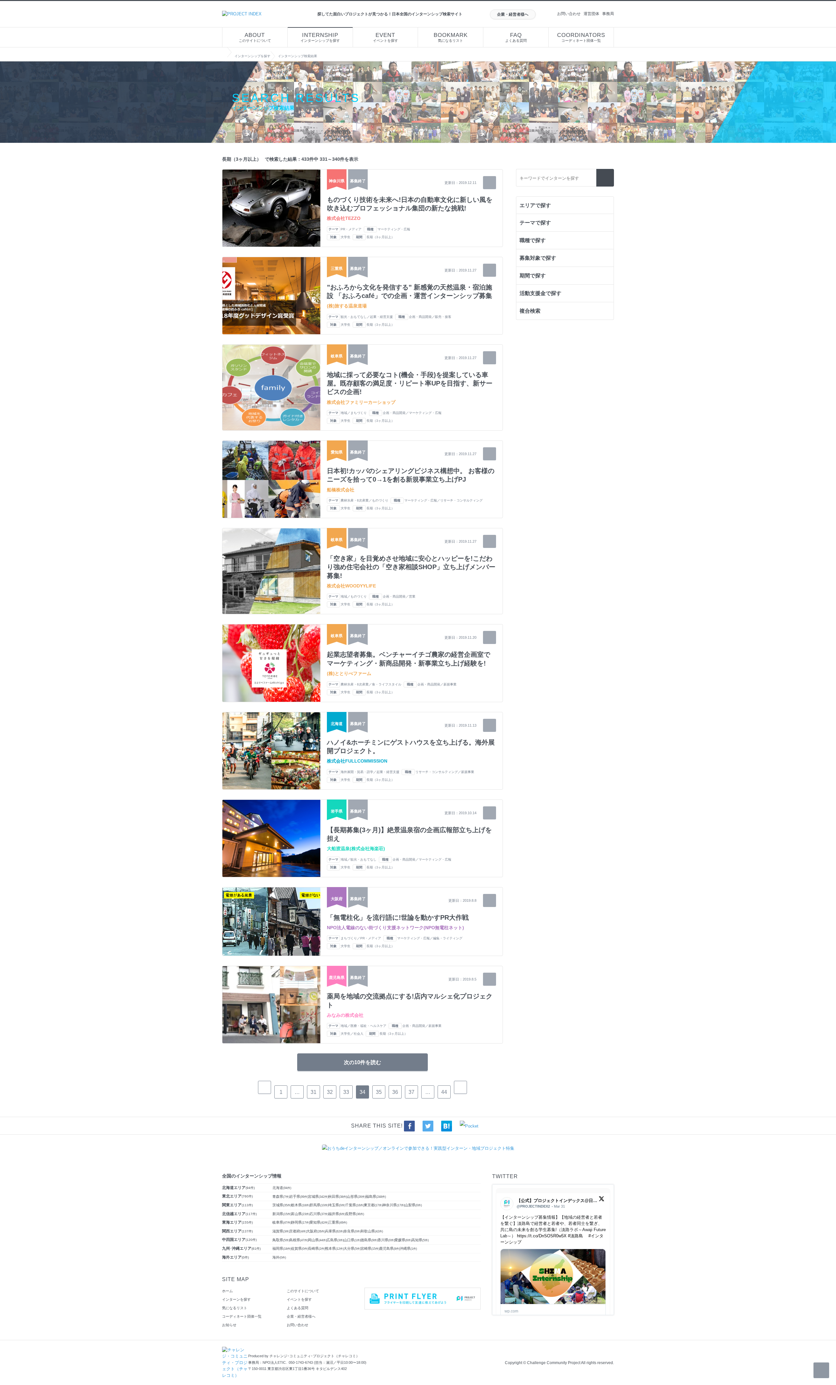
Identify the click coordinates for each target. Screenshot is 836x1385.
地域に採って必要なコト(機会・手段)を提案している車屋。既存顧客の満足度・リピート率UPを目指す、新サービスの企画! (409, 383)
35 (379, 1092)
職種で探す (533, 240)
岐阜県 (281, 1222)
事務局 (608, 13)
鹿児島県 (389, 1248)
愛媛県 (403, 1240)
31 (313, 1092)
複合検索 (530, 311)
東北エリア (237, 1196)
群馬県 (319, 1205)
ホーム (227, 1291)
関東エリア (237, 1205)
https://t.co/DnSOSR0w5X (542, 1235)
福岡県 (281, 1248)
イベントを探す (385, 37)
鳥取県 (281, 1240)
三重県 (337, 1222)
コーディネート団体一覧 (581, 37)
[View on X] (601, 1200)
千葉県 (354, 1205)
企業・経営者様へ (512, 14)
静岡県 (300, 1222)
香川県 (386, 1240)
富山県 (300, 1214)
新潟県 (281, 1214)
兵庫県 (334, 1231)
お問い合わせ (569, 13)
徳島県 (369, 1240)
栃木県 (300, 1205)
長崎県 (316, 1248)
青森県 (281, 1196)
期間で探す (533, 275)
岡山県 (317, 1240)
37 (411, 1092)
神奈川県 (393, 1205)
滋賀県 (281, 1231)
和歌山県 (372, 1231)
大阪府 (315, 1231)
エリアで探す (535, 205)
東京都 (373, 1205)
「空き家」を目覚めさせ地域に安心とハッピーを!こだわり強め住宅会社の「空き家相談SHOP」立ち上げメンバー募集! (411, 567)
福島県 (375, 1196)
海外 (279, 1257)
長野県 (354, 1214)
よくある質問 (516, 37)
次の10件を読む (362, 1062)
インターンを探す (236, 1299)
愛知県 (319, 1222)
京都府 (298, 1231)
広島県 (335, 1240)
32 (330, 1092)
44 (444, 1092)
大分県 (352, 1248)
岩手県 (298, 1196)
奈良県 (352, 1231)
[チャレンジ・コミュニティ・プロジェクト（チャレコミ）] (235, 1349)
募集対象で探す (538, 258)
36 (395, 1092)
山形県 (356, 1196)
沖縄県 (408, 1248)
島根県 (298, 1240)
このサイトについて (255, 37)
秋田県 (337, 1196)
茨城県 (281, 1205)
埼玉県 (337, 1205)
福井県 (337, 1214)
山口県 (352, 1240)
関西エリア (237, 1231)
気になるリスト (451, 37)
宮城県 (318, 1196)
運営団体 (591, 13)
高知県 (420, 1240)
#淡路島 (575, 1235)
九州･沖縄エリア (241, 1248)
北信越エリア (239, 1214)
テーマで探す (535, 222)
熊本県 (334, 1248)
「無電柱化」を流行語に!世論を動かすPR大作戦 (398, 917)
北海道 (281, 1188)
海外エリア (235, 1257)
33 (346, 1092)
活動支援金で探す (540, 293)
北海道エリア (238, 1187)
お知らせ (229, 1325)
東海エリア (237, 1222)
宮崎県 (370, 1248)
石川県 (319, 1214)
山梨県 (413, 1205)
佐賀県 (299, 1248)
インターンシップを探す (320, 37)
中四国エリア (239, 1239)
